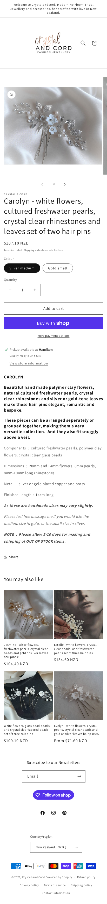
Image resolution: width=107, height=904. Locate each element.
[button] (10, 43)
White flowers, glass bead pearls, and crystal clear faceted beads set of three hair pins (27, 730)
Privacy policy (29, 885)
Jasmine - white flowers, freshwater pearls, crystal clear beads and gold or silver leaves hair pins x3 (26, 651)
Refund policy (86, 877)
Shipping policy (81, 885)
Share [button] (14, 557)
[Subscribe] (79, 776)
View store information (29, 363)
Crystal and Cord (33, 877)
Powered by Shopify (59, 877)
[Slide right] (65, 184)
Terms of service (55, 885)
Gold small (58, 268)
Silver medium (22, 268)
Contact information (56, 893)
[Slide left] (42, 184)
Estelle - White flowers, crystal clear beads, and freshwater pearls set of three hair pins (75, 649)
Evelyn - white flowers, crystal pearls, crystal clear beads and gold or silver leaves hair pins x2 (76, 730)
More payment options (54, 336)
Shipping (29, 250)
